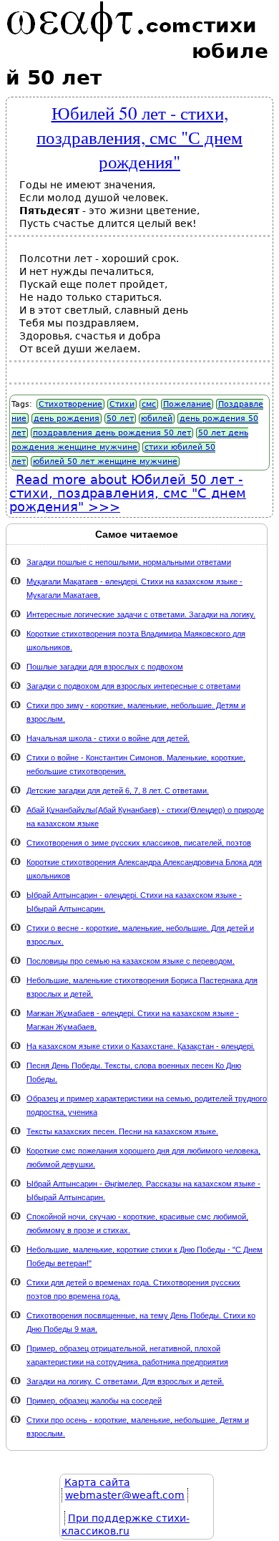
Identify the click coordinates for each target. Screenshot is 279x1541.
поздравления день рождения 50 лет (112, 433)
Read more (127, 493)
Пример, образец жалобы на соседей (94, 1400)
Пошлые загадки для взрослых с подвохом (104, 666)
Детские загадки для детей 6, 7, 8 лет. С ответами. (117, 790)
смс (149, 404)
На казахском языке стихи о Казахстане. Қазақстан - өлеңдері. (140, 1046)
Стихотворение (70, 404)
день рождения (66, 418)
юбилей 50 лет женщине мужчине (105, 461)
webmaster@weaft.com (125, 1495)
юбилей (156, 418)
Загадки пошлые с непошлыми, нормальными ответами (128, 562)
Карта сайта (97, 1482)
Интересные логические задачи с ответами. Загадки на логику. (140, 614)
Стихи (121, 404)
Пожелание (187, 404)
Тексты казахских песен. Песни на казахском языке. (122, 1131)
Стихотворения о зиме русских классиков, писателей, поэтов (138, 843)
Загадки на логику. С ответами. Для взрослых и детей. (125, 1381)
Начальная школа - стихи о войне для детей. (108, 738)
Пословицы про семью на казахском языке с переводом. (130, 961)
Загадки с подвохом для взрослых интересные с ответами (133, 686)
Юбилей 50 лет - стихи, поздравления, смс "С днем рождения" (139, 136)
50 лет (120, 418)
